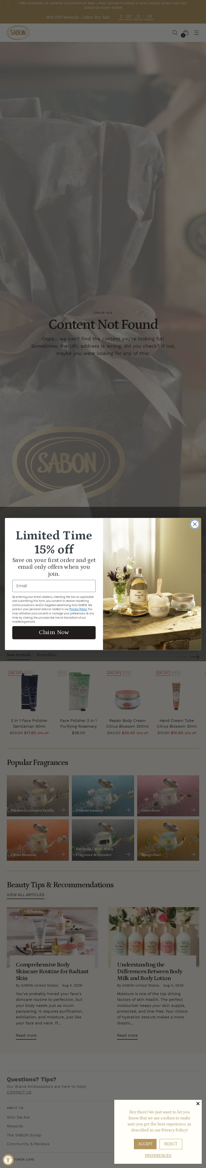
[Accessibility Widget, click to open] (8, 1159)
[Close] (197, 1103)
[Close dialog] (195, 524)
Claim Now (54, 632)
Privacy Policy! (175, 1130)
